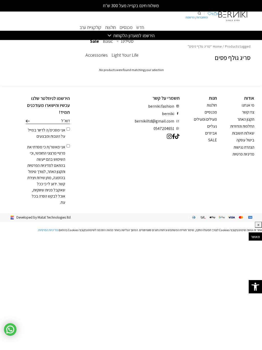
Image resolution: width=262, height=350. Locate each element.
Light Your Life (125, 55)
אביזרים (211, 133)
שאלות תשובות (243, 133)
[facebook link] (173, 136)
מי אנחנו (248, 105)
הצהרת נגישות (244, 147)
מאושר (255, 236)
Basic (108, 41)
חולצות (110, 27)
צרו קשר (248, 112)
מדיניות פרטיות (243, 154)
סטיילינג (127, 41)
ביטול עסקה (245, 140)
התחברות (202, 17)
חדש (140, 27)
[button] (255, 286)
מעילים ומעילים (205, 119)
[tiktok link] (177, 136)
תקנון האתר (56, 171)
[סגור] (258, 225)
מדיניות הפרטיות (39, 165)
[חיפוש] (199, 13)
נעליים (212, 126)
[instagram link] (169, 136)
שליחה (28, 121)
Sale (94, 41)
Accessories (96, 55)
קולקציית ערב (90, 27)
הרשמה (190, 17)
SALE (212, 140)
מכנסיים (126, 27)
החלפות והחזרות (242, 126)
